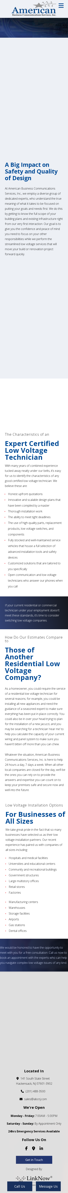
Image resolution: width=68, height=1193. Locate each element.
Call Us (19, 1186)
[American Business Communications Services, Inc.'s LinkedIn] (41, 1149)
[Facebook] (26, 1149)
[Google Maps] (33, 1149)
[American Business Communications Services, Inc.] (34, 8)
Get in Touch (34, 1160)
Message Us (48, 1186)
